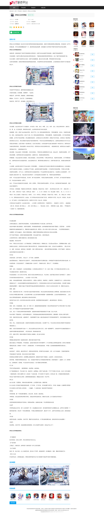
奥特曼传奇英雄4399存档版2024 (83, 81)
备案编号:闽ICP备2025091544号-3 (56, 511)
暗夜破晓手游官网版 (83, 75)
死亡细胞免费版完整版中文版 (83, 64)
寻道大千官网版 (83, 70)
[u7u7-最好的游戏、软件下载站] (19, 2)
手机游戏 (23, 7)
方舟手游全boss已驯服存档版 (83, 97)
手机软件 (33, 7)
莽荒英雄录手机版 (83, 92)
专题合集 (43, 7)
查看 (92, 54)
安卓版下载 (16, 32)
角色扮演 (25, 11)
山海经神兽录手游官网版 (83, 53)
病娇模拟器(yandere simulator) (83, 86)
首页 (14, 7)
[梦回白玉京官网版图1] (24, 475)
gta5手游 (81, 59)
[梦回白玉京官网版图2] (54, 475)
